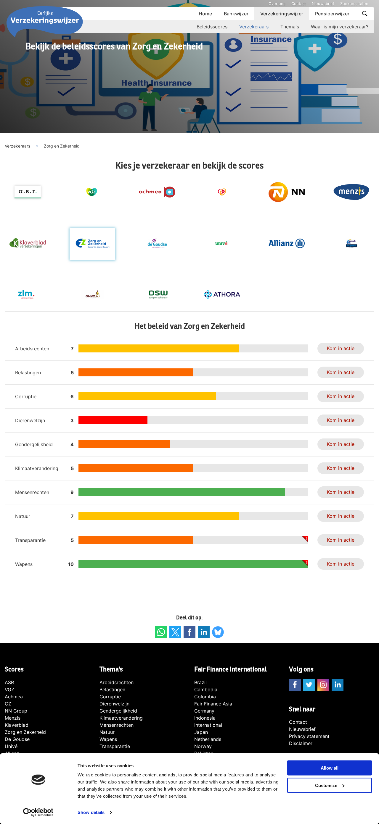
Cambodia (205, 689)
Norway (203, 746)
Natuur (107, 732)
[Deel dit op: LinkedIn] (204, 632)
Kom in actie (340, 348)
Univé (11, 746)
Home (205, 14)
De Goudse (17, 739)
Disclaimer (300, 743)
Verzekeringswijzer (281, 14)
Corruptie (110, 697)
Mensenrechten (116, 725)
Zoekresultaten (354, 3)
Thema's (289, 27)
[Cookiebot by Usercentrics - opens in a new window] (38, 812)
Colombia (205, 697)
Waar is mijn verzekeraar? (339, 27)
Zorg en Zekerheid (25, 732)
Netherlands (207, 739)
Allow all (329, 767)
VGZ (9, 689)
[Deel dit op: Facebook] (189, 632)
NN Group (16, 711)
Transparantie (114, 746)
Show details (91, 812)
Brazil (200, 682)
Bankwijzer (236, 14)
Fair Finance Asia (213, 704)
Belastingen (112, 689)
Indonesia (205, 718)
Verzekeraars (254, 27)
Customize (326, 785)
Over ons (277, 3)
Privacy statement (309, 736)
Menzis (12, 718)
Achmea (14, 697)
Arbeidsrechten (116, 682)
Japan (201, 732)
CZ (8, 704)
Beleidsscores (212, 27)
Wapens (108, 739)
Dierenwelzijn (114, 704)
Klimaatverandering (121, 718)
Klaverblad (16, 725)
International (208, 725)
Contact (298, 3)
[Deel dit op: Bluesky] (218, 632)
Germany (204, 711)
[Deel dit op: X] (175, 632)
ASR (9, 682)
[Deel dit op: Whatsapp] (161, 632)
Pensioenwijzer (332, 14)
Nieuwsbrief (323, 3)
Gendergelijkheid (118, 711)
